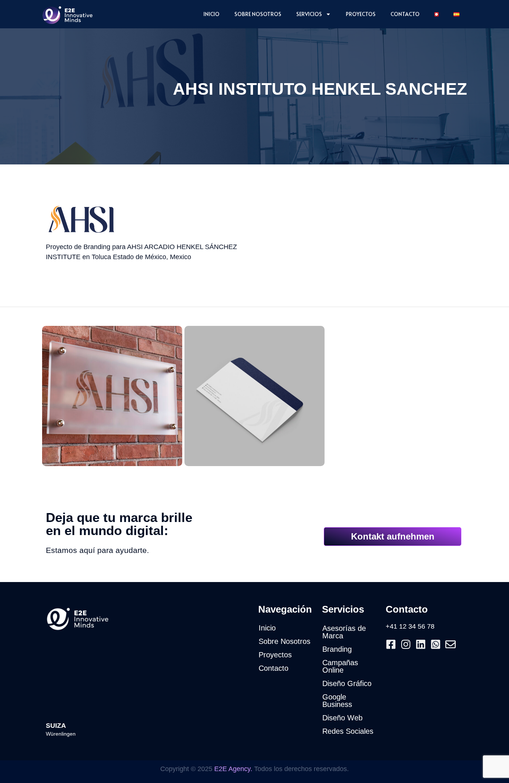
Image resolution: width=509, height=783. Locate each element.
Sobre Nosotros (257, 14)
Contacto (405, 14)
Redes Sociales (347, 731)
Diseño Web (342, 718)
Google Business (337, 700)
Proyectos (361, 14)
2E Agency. (235, 769)
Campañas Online (340, 666)
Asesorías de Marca (344, 632)
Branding (337, 649)
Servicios (309, 14)
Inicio (211, 14)
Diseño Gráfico (347, 683)
